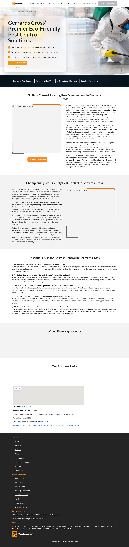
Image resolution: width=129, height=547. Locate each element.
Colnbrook (64, 425)
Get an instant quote (89, 3)
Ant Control (19, 499)
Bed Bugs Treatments (22, 491)
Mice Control (19, 478)
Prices (67, 3)
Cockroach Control (21, 495)
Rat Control (19, 482)
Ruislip (28, 425)
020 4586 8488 (26, 407)
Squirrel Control (20, 486)
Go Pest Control (73, 541)
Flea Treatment (20, 503)
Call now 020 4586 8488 (37, 159)
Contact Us (75, 3)
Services (39, 3)
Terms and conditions (22, 462)
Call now (107, 3)
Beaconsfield (17, 425)
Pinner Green (55, 425)
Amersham (40, 425)
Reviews (59, 3)
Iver (23, 425)
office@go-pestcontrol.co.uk (33, 519)
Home (32, 3)
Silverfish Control (21, 507)
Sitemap (18, 466)
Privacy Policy (19, 458)
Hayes (77, 425)
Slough (33, 425)
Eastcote (47, 425)
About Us (50, 3)
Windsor (72, 425)
